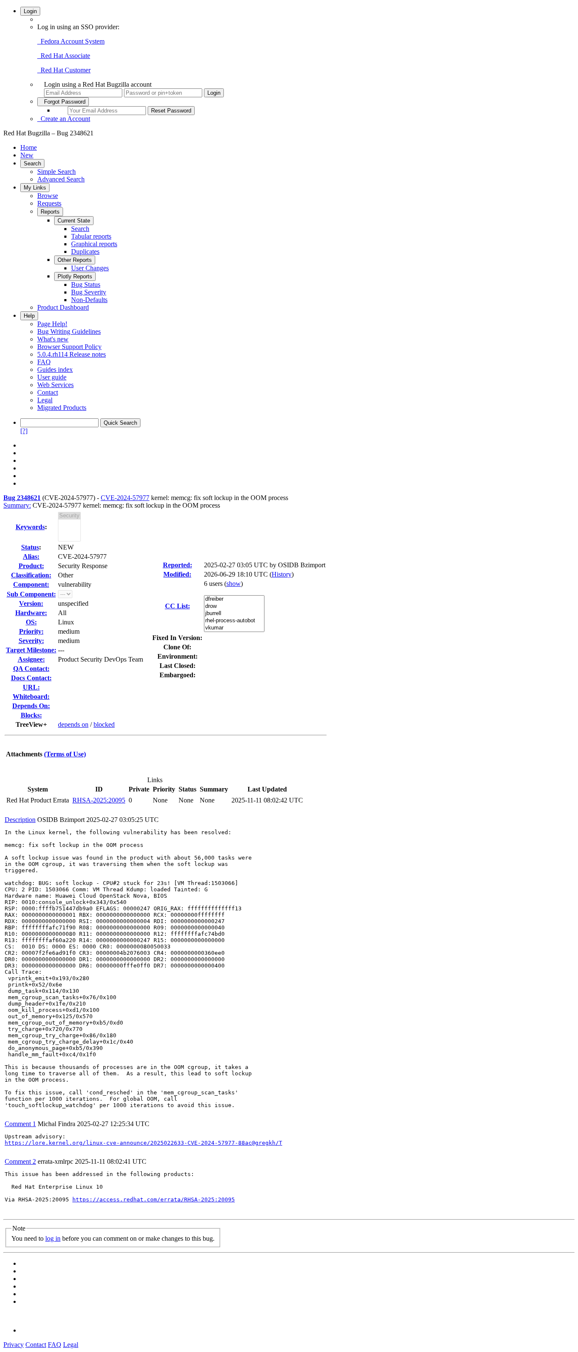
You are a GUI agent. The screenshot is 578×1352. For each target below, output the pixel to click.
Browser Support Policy (69, 346)
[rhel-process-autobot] (234, 620)
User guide (51, 377)
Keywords (30, 526)
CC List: (177, 606)
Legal (44, 400)
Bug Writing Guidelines (69, 331)
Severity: (31, 640)
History (282, 574)
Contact (47, 392)
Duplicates (85, 251)
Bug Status (85, 284)
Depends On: (31, 705)
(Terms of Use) (65, 754)
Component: (31, 584)
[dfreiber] (234, 599)
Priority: (31, 631)
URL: (31, 687)
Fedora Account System (71, 41)
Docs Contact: (31, 677)
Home (28, 147)
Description (20, 819)
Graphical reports (94, 243)
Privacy (13, 1344)
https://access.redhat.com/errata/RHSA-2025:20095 (153, 1199)
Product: (31, 565)
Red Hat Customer (64, 70)
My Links (35, 187)
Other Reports (75, 260)
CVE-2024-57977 (125, 497)
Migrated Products (61, 407)
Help (29, 316)
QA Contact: (31, 668)
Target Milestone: (31, 650)
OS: (31, 622)
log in (53, 1238)
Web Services (55, 384)
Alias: (31, 556)
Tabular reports (91, 236)
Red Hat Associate (63, 55)
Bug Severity (88, 292)
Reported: (177, 565)
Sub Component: (31, 594)
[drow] (234, 606)
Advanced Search (61, 179)
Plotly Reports (75, 276)
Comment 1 (20, 1123)
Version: (31, 603)
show (233, 583)
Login (30, 11)
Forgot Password (63, 102)
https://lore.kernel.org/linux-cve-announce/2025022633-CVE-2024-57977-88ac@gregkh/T (143, 1143)
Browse (47, 195)
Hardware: (31, 612)
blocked (104, 724)
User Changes (90, 268)
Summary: (17, 505)
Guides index (55, 369)
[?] (24, 430)
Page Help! (52, 323)
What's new (53, 339)
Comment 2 (20, 1161)
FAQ (44, 361)
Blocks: (31, 715)
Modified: (177, 574)
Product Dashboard (63, 307)
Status (30, 547)
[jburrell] (234, 613)
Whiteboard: (31, 696)
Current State (74, 220)
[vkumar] (234, 628)
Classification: (31, 575)
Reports (50, 212)
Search (32, 163)
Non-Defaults (89, 299)
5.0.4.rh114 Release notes (71, 354)
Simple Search (56, 171)
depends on (73, 724)
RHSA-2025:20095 (98, 800)
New (26, 155)
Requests (49, 203)
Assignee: (31, 659)
